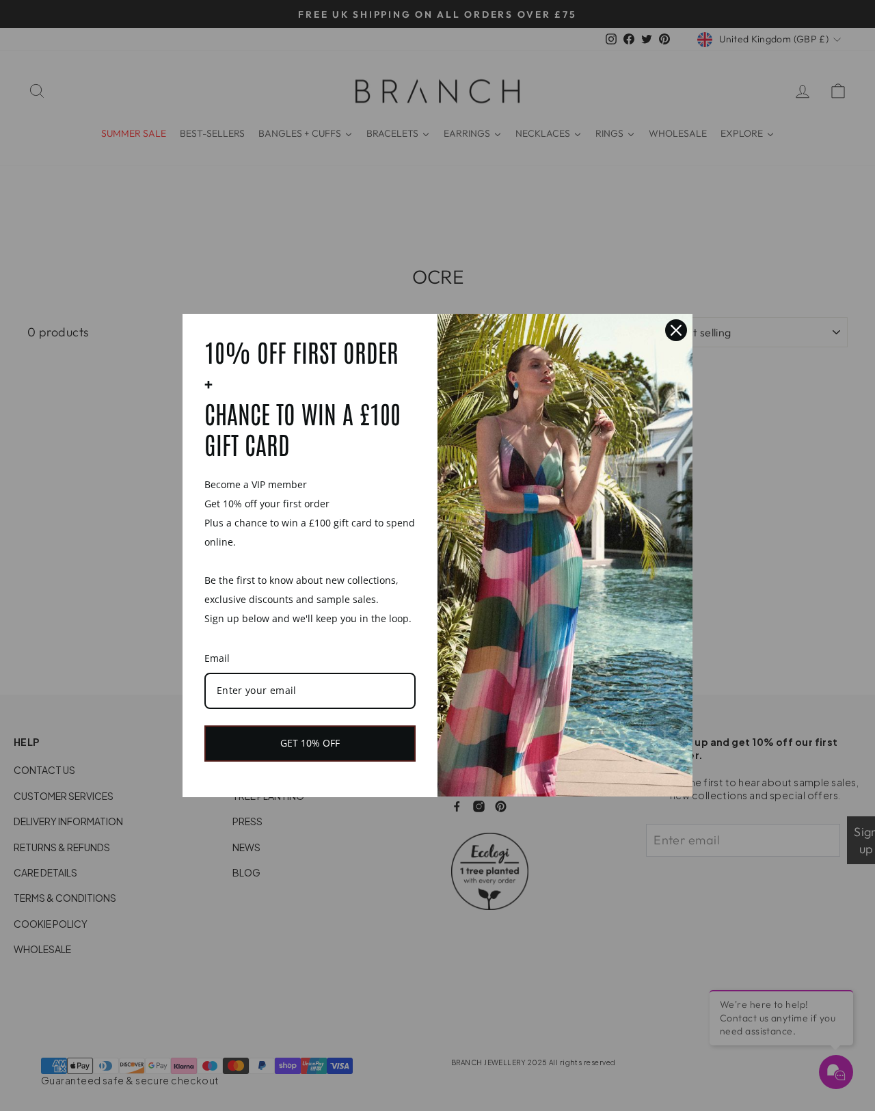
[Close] (676, 330)
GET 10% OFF (310, 742)
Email (217, 658)
